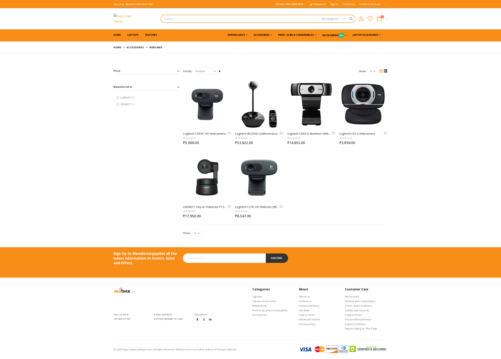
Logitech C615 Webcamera (357, 133)
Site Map (304, 310)
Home (117, 47)
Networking (259, 305)
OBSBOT (128, 104)
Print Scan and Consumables (270, 310)
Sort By (187, 71)
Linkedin (210, 319)
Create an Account (370, 4)
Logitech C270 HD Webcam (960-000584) (257, 207)
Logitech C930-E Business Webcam (309, 133)
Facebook (197, 319)
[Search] (351, 19)
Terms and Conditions (358, 305)
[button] (229, 133)
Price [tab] (117, 71)
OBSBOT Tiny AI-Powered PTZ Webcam (205, 207)
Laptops (257, 296)
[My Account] (361, 18)
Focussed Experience (358, 319)
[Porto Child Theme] (124, 18)
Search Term (306, 315)
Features (151, 35)
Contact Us (349, 4)
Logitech (128, 97)
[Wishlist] (370, 18)
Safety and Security (357, 310)
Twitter (204, 319)
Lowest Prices (353, 315)
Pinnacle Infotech (227, 349)
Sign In (334, 4)
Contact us (305, 301)
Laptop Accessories (264, 301)
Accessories (135, 47)
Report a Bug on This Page (361, 328)
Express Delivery (309, 305)
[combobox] (258, 19)
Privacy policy (307, 324)
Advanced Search (309, 319)
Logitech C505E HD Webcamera (204, 133)
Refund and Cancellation (360, 301)
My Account (352, 296)
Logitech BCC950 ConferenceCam (257, 133)
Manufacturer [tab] (123, 87)
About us (304, 296)
